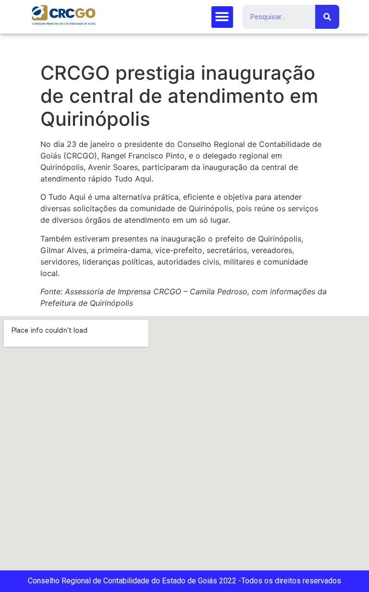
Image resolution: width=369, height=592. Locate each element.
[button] (222, 17)
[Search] (327, 17)
